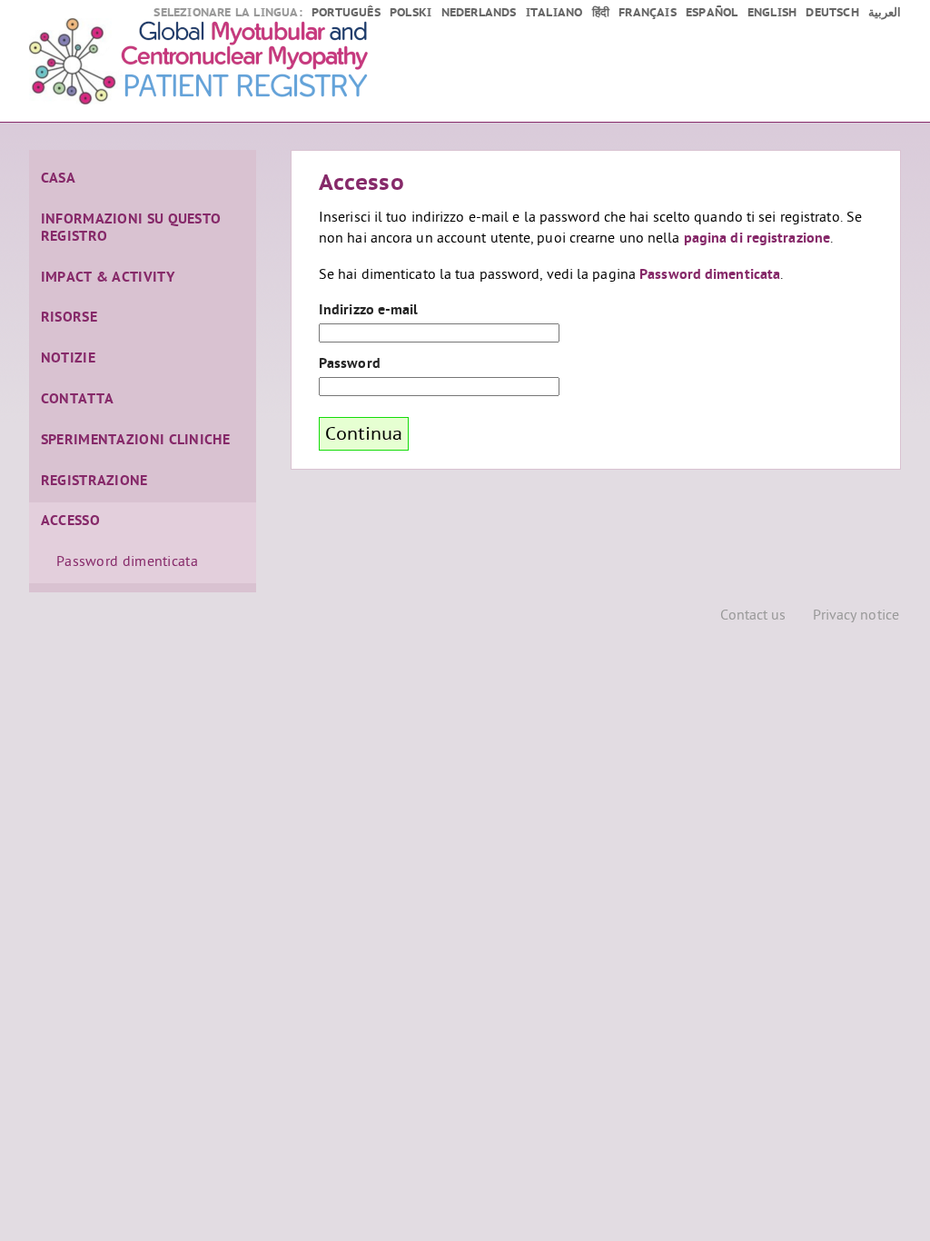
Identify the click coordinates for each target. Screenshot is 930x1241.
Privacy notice (856, 616)
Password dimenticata (127, 562)
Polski (410, 12)
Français (647, 12)
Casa (58, 179)
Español (711, 12)
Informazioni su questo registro (131, 228)
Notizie (68, 359)
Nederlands (479, 12)
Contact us (753, 616)
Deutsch (832, 12)
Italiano (554, 12)
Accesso (70, 521)
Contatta (77, 400)
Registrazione (94, 481)
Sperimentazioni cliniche (135, 441)
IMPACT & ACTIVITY (107, 278)
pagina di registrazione (757, 239)
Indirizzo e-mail (369, 311)
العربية (884, 12)
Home (256, 63)
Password (350, 364)
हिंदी (600, 12)
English (771, 12)
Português (346, 12)
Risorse (69, 318)
